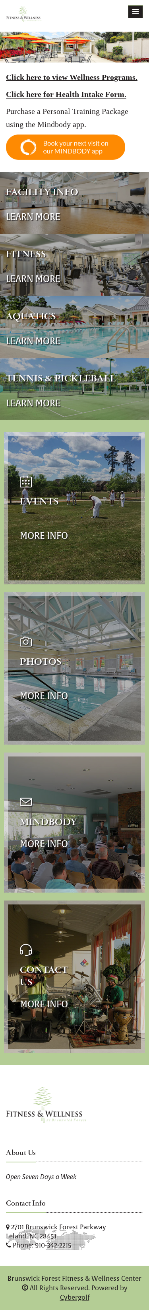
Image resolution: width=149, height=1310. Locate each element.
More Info (44, 535)
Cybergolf (74, 1297)
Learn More (33, 216)
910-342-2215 (53, 1245)
